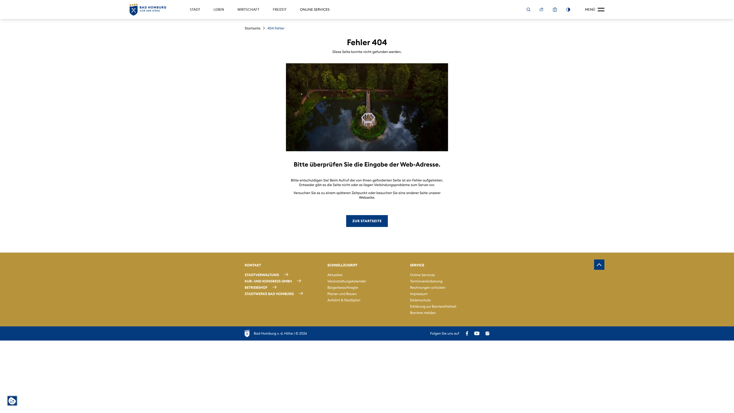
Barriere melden (423, 313)
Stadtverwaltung (262, 275)
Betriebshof (256, 287)
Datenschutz (420, 300)
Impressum (418, 294)
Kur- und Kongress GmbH (268, 281)
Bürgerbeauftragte (342, 287)
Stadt (195, 9)
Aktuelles (334, 275)
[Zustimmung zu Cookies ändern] (12, 400)
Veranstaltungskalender (346, 281)
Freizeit (280, 9)
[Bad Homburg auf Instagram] (487, 333)
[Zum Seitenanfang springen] (599, 264)
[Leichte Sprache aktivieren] (555, 9)
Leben (219, 9)
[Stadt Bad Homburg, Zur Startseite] (148, 10)
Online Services (315, 9)
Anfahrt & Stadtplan (343, 300)
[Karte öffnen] (541, 9)
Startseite (253, 28)
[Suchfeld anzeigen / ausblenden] (528, 10)
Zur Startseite (367, 221)
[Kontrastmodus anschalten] (568, 9)
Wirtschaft (248, 9)
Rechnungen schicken (427, 287)
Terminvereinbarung (426, 281)
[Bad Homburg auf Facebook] (467, 333)
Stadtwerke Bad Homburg (269, 294)
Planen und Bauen (342, 294)
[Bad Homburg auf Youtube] (476, 333)
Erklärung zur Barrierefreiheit (433, 306)
